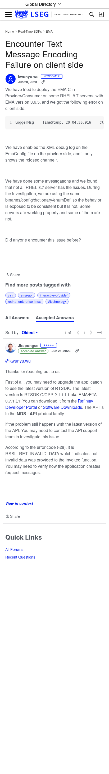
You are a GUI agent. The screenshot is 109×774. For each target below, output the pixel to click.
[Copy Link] (43, 81)
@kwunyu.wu (18, 361)
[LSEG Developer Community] (49, 14)
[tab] (17, 317)
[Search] (92, 14)
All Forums (14, 549)
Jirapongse (28, 345)
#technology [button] (57, 301)
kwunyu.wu (28, 76)
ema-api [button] (27, 295)
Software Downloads (62, 407)
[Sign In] (101, 14)
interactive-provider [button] (54, 295)
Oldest (29, 332)
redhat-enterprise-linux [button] (24, 301)
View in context (19, 503)
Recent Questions (20, 557)
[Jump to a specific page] (99, 332)
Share (12, 275)
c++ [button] (10, 295)
